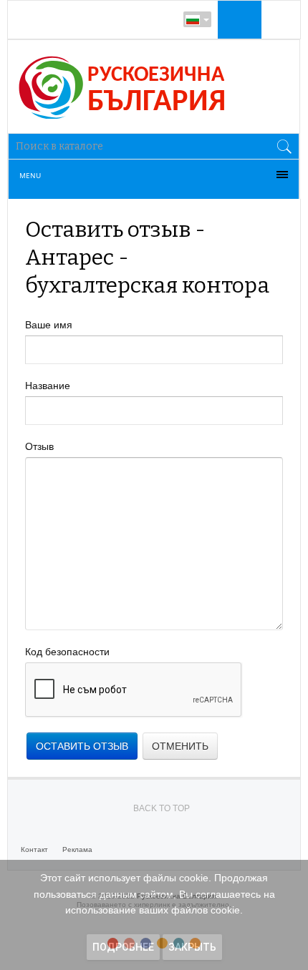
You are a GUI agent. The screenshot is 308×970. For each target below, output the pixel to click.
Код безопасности (67, 651)
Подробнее (123, 947)
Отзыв (39, 446)
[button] (238, 19)
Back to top (161, 808)
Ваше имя (48, 324)
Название (47, 385)
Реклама (77, 849)
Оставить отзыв (82, 746)
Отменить (180, 746)
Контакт (34, 849)
